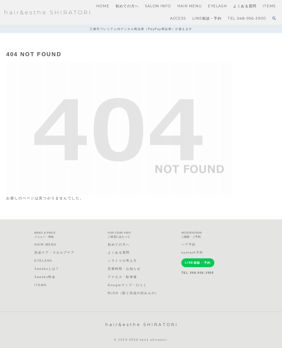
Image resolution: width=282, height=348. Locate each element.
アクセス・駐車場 (122, 277)
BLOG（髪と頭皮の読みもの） (133, 293)
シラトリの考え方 (122, 260)
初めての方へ (119, 244)
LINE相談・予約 (198, 262)
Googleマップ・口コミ (127, 285)
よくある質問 (119, 252)
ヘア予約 (188, 244)
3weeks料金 (45, 277)
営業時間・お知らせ (124, 268)
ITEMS (40, 285)
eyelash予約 (192, 252)
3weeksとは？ (46, 268)
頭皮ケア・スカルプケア (54, 252)
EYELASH (43, 260)
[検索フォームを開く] (274, 18)
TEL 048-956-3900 (197, 272)
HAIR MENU (45, 244)
